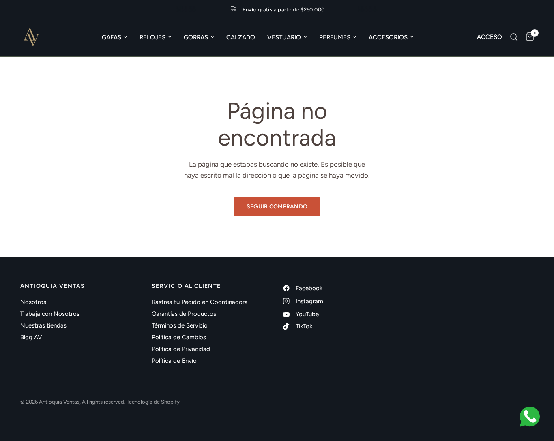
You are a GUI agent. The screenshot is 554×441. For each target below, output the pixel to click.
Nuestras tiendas (43, 325)
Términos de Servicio (180, 325)
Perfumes (334, 37)
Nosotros (33, 302)
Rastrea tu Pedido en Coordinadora (200, 302)
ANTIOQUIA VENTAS (52, 286)
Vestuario (284, 37)
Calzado (240, 37)
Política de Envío (174, 360)
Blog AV (31, 337)
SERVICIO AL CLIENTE (186, 286)
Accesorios (388, 37)
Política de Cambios (179, 337)
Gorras (196, 37)
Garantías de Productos (184, 313)
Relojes (152, 37)
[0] (528, 37)
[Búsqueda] (514, 37)
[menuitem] (114, 37)
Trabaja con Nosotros (49, 313)
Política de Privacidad (181, 349)
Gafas (111, 37)
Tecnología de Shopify (153, 402)
